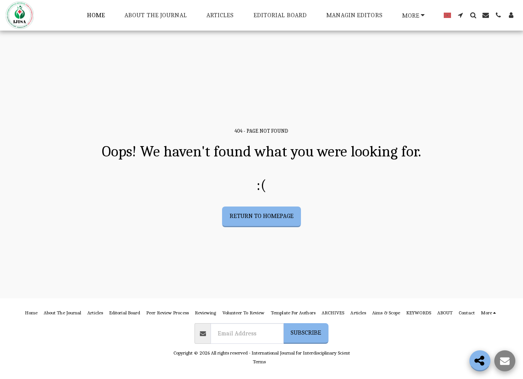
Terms (259, 361)
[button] (460, 15)
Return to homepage (262, 216)
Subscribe (306, 332)
